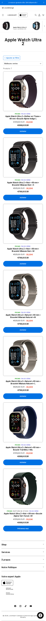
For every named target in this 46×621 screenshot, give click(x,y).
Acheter (23, 131)
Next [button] (44, 2)
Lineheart (12, 616)
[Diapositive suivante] (44, 26)
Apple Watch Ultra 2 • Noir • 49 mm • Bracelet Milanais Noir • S (23, 183)
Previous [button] (2, 2)
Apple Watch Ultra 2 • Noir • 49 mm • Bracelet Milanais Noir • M (23, 250)
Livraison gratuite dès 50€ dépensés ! (23, 2)
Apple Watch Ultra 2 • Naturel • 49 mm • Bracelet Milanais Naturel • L (23, 382)
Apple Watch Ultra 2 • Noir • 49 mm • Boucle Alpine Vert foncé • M (23, 514)
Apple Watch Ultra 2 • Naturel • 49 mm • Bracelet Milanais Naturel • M (23, 316)
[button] (3, 15)
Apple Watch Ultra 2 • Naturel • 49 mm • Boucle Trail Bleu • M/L (23, 448)
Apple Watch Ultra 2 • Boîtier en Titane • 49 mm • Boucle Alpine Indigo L (23, 117)
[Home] (12, 15)
